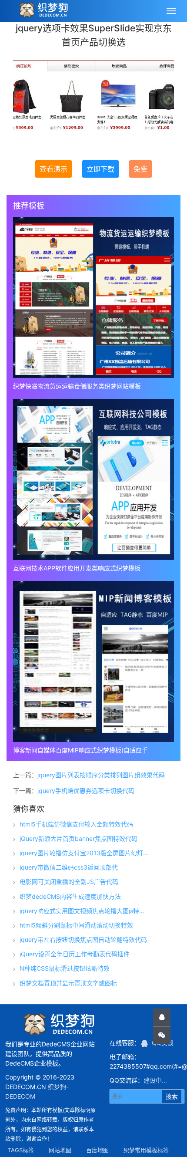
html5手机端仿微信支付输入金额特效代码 (76, 824)
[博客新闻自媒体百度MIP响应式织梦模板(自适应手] (93, 661)
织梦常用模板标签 (146, 1150)
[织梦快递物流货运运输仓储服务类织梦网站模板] (93, 297)
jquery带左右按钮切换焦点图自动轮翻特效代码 (83, 940)
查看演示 (53, 169)
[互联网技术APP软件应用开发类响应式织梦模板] (93, 479)
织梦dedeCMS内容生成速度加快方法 (70, 897)
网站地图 (60, 1150)
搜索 (172, 1096)
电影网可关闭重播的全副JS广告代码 (69, 882)
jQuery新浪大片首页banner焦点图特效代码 (78, 839)
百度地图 (97, 1150)
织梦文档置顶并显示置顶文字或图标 (68, 983)
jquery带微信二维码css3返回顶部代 (69, 867)
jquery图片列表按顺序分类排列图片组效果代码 (101, 775)
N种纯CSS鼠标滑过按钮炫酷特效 (65, 968)
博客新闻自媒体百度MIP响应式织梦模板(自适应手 (80, 750)
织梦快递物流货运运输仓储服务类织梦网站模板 (77, 386)
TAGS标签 (21, 1150)
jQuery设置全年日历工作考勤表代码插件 (75, 954)
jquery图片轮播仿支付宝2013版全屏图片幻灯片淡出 (84, 853)
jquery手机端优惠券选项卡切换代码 (85, 790)
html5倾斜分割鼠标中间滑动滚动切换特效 (76, 925)
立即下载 (100, 169)
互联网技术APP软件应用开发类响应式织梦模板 (76, 568)
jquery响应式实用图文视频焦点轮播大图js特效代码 (84, 911)
